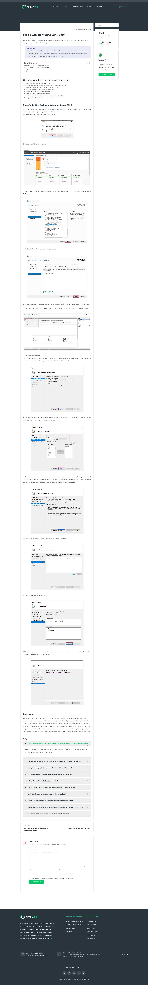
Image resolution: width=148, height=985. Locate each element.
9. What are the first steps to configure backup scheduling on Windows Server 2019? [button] (55, 807)
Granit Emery (87, 29)
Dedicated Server (78, 7)
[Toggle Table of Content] (87, 63)
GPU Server (90, 7)
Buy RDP (67, 7)
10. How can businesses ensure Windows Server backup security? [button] (49, 814)
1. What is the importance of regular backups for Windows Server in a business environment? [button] (58, 743)
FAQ (26, 72)
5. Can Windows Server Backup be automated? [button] (43, 781)
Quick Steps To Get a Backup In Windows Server (37, 65)
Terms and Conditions (93, 931)
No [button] (108, 43)
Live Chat (124, 0)
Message (33, 850)
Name (32, 870)
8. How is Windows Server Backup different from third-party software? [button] (50, 801)
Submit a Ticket (91, 924)
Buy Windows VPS (107, 75)
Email (61, 870)
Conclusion (28, 69)
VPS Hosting (56, 7)
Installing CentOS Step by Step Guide (78, 828)
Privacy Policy (91, 935)
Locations (99, 7)
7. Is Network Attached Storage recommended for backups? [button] (47, 794)
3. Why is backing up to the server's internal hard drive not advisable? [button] (50, 768)
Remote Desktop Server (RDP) (74, 921)
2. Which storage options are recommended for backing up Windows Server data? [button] (54, 761)
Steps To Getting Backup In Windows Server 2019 (38, 67)
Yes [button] (101, 43)
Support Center (91, 928)
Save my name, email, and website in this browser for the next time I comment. (52, 878)
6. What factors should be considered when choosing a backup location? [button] (51, 787)
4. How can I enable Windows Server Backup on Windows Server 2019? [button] (51, 774)
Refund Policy (91, 939)
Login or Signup (122, 7)
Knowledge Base (91, 921)
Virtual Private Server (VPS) (73, 924)
